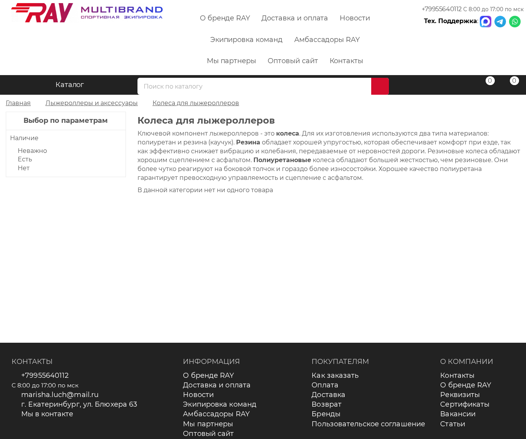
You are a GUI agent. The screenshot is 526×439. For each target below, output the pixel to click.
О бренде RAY (225, 18)
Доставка (328, 394)
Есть (25, 159)
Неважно (32, 150)
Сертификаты (464, 404)
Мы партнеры (231, 61)
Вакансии (458, 414)
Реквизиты (460, 394)
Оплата (325, 385)
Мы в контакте (47, 414)
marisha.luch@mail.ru (60, 394)
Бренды (326, 414)
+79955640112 (442, 9)
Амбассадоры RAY (327, 39)
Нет (24, 168)
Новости (355, 18)
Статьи (452, 424)
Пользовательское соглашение (368, 424)
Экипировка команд (246, 39)
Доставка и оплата (294, 18)
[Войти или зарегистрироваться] (460, 86)
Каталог (69, 84)
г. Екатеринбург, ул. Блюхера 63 (79, 404)
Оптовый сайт (293, 61)
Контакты (347, 61)
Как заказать (335, 375)
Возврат (327, 404)
